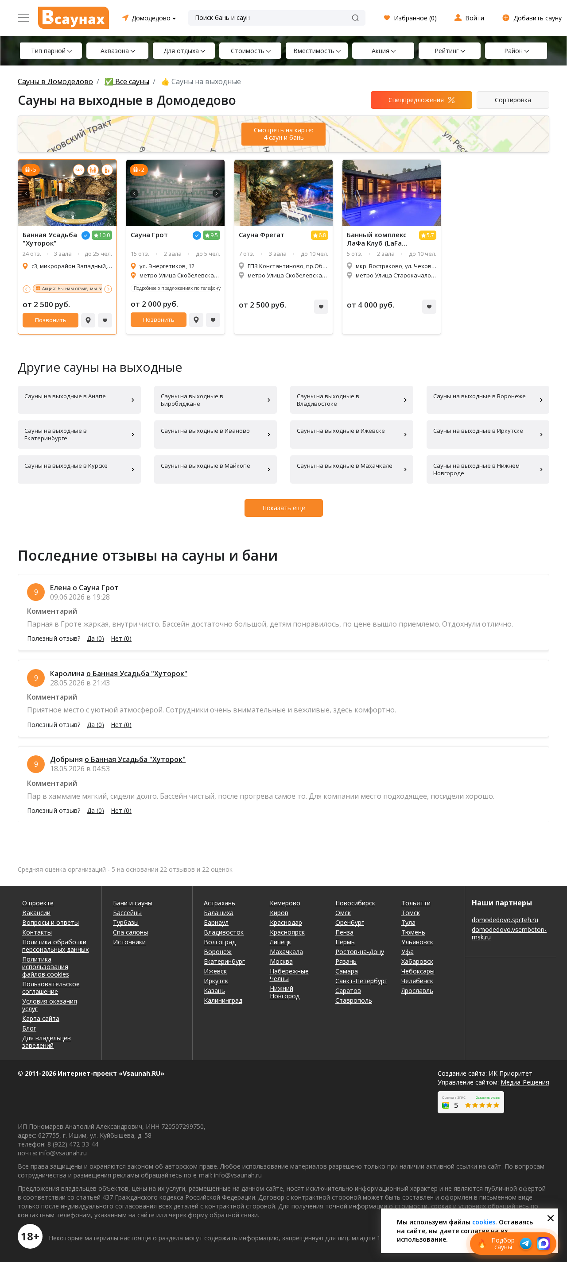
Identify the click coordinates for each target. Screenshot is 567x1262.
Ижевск (215, 971)
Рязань (346, 961)
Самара (346, 971)
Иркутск (216, 981)
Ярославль (417, 990)
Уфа (407, 951)
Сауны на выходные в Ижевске (341, 431)
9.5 (214, 235)
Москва (281, 961)
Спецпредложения (416, 100)
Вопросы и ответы (50, 922)
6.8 (322, 235)
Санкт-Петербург (361, 981)
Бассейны (127, 912)
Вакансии (36, 912)
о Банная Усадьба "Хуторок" (136, 673)
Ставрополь (353, 1000)
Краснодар (286, 922)
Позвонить (50, 320)
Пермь (345, 942)
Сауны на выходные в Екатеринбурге (55, 434)
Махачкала (286, 951)
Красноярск (287, 932)
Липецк (280, 942)
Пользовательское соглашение (51, 987)
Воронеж (218, 951)
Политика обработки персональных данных (55, 945)
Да (95, 638)
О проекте (38, 903)
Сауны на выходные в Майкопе (205, 465)
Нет (121, 638)
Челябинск (417, 981)
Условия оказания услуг (49, 1004)
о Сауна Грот (96, 588)
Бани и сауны (132, 903)
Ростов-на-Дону (359, 951)
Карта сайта (40, 1018)
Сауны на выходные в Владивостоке (328, 400)
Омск (343, 912)
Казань (214, 990)
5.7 (430, 235)
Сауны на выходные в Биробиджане (192, 400)
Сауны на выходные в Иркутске (478, 431)
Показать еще (283, 508)
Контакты (37, 932)
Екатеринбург (224, 961)
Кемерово (285, 903)
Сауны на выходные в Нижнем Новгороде (476, 469)
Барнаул (216, 922)
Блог (29, 1028)
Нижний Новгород (284, 992)
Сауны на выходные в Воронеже (479, 396)
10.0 (104, 235)
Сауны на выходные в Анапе (65, 396)
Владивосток (224, 932)
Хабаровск (417, 961)
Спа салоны (130, 932)
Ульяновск (417, 942)
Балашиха (218, 912)
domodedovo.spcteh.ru (505, 919)
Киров (279, 912)
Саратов (348, 990)
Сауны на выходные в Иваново (205, 431)
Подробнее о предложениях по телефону (177, 288)
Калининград (223, 1000)
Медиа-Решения (525, 1082)
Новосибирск (355, 903)
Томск (410, 912)
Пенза (344, 932)
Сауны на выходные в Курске (66, 465)
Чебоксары (418, 971)
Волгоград (220, 942)
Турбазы (126, 922)
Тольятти (416, 903)
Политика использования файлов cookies (45, 966)
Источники (129, 942)
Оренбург (349, 922)
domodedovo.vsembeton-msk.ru (509, 933)
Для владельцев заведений (46, 1041)
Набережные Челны (289, 974)
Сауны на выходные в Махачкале (344, 465)
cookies (483, 1222)
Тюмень (413, 932)
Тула (408, 922)
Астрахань (219, 903)
